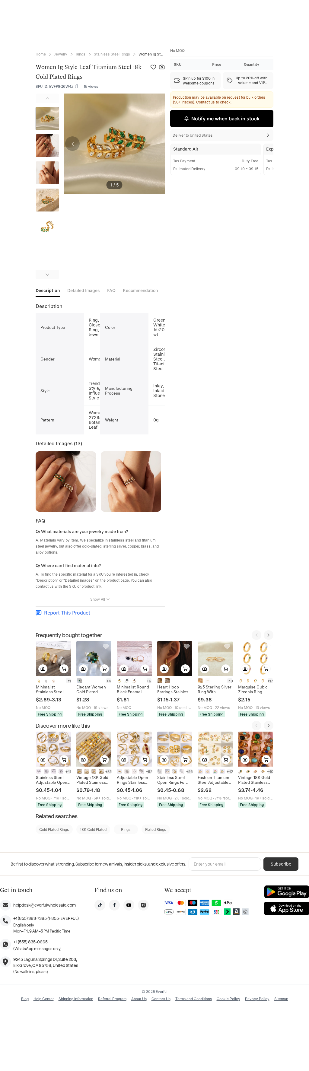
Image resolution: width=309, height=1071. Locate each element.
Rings (80, 54)
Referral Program (112, 998)
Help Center (43, 998)
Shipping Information (76, 998)
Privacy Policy (257, 998)
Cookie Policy (228, 998)
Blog (25, 998)
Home (41, 54)
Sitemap (281, 998)
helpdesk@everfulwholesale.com (44, 904)
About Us (139, 998)
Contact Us (160, 998)
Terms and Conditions (193, 998)
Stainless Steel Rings (112, 54)
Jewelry (60, 54)
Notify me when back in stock (225, 119)
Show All (97, 599)
